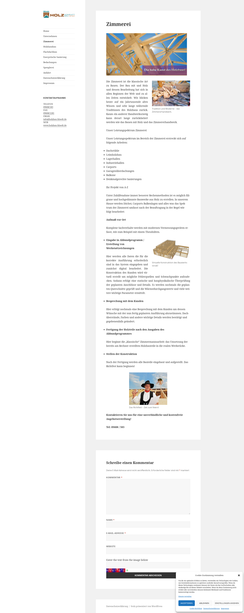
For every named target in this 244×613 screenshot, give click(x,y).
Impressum (225, 608)
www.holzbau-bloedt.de (55, 125)
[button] (239, 575)
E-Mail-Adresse (116, 533)
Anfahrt (47, 72)
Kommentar (114, 477)
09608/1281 (48, 113)
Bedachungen (50, 62)
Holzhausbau (49, 46)
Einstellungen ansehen (227, 603)
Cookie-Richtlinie (196, 608)
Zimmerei (48, 41)
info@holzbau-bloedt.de (55, 119)
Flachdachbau (50, 51)
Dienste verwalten (185, 596)
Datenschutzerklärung (211, 608)
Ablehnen (204, 603)
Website (110, 546)
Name (110, 520)
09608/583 (48, 107)
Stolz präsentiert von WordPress (146, 606)
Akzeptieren (187, 603)
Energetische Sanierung (55, 57)
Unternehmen (50, 36)
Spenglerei (48, 67)
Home (46, 31)
